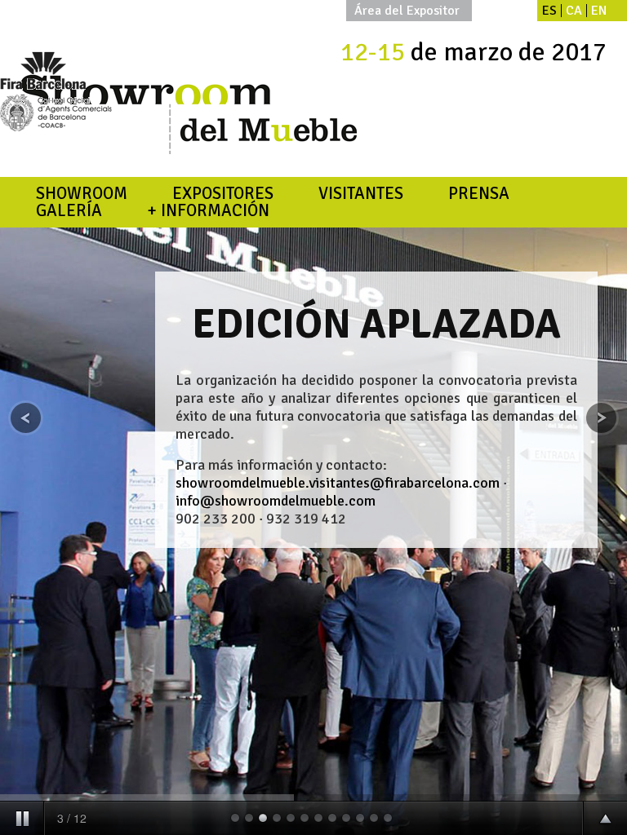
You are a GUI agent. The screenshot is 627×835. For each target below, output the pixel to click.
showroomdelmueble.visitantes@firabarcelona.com (338, 483)
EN (599, 10)
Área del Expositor (407, 10)
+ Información (208, 210)
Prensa (478, 193)
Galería (69, 210)
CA (574, 10)
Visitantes (360, 193)
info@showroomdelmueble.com (276, 501)
